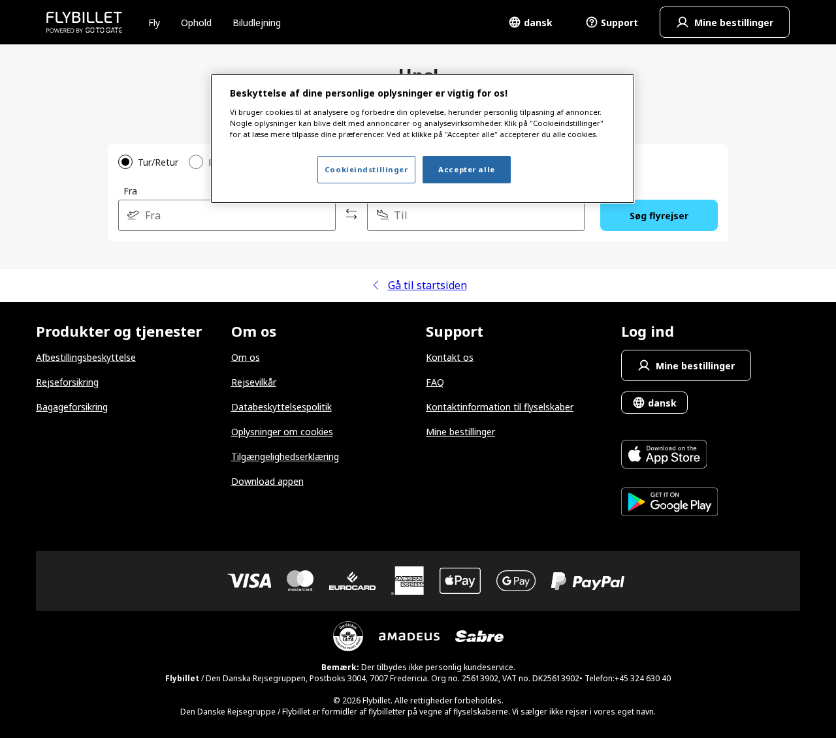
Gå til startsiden (427, 285)
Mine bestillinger (460, 431)
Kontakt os (450, 357)
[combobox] (227, 215)
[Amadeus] (409, 636)
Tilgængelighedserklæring (285, 456)
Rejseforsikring (67, 382)
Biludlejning (257, 22)
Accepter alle (466, 169)
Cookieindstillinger (366, 169)
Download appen (267, 481)
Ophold (196, 22)
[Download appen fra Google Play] (669, 503)
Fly (154, 22)
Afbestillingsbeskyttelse (86, 357)
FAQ (435, 382)
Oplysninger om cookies (282, 431)
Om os (245, 357)
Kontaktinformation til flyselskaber (499, 407)
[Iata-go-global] (348, 636)
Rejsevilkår (253, 382)
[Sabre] (479, 636)
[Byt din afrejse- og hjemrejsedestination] (351, 215)
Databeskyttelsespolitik (281, 407)
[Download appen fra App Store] (669, 456)
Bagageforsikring (72, 407)
